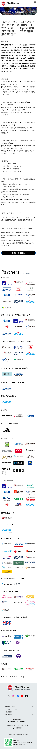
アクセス (6, 704)
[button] (35, 3)
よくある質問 (8, 712)
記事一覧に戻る (18, 253)
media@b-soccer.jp (13, 235)
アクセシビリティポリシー (11, 709)
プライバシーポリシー (10, 706)
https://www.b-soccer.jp (22, 240)
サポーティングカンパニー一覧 (12, 677)
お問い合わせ (8, 714)
